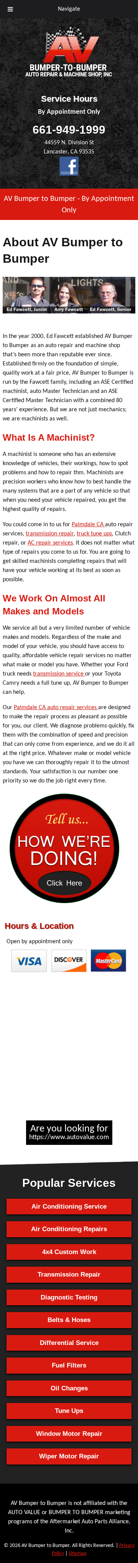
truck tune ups (94, 534)
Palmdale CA (88, 525)
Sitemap (77, 1554)
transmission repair (50, 534)
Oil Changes (69, 1388)
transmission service (59, 674)
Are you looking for (69, 1132)
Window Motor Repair (69, 1433)
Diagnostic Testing (69, 1297)
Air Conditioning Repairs (69, 1229)
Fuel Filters (69, 1365)
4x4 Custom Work (69, 1252)
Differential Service (69, 1342)
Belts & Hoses (69, 1320)
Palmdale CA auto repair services (56, 708)
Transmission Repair (69, 1274)
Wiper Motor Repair (69, 1456)
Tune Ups (69, 1410)
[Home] (69, 77)
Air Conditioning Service (69, 1206)
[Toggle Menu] (10, 9)
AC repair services (50, 543)
